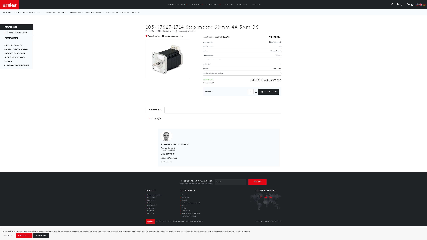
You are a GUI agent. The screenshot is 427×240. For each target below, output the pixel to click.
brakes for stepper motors (14, 57)
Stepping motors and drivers (55, 12)
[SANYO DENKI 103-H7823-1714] (167, 59)
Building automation (154, 195)
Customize (7, 236)
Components (212, 5)
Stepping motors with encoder (16, 49)
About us (228, 5)
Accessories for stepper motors (16, 65)
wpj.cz (279, 221)
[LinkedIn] (271, 197)
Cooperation (151, 205)
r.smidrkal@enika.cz (169, 158)
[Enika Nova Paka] (9, 4)
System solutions (176, 5)
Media (183, 208)
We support (185, 211)
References (151, 200)
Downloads (185, 197)
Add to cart (271, 92)
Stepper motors (75, 12)
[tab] (155, 110)
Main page (7, 12)
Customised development (190, 203)
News (149, 203)
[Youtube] (266, 197)
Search (183, 205)
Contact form (166, 162)
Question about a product (173, 36)
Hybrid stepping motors (93, 12)
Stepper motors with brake (14, 53)
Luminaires (195, 5)
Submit (257, 182)
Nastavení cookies (262, 221)
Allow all (41, 236)
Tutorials (184, 200)
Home (17, 12)
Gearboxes (8, 61)
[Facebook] (261, 197)
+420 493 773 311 (168, 154)
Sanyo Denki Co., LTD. (221, 37)
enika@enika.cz (197, 221)
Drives (39, 12)
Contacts (242, 5)
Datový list (157, 119)
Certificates (151, 208)
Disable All (24, 236)
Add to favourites (154, 36)
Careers (256, 5)
